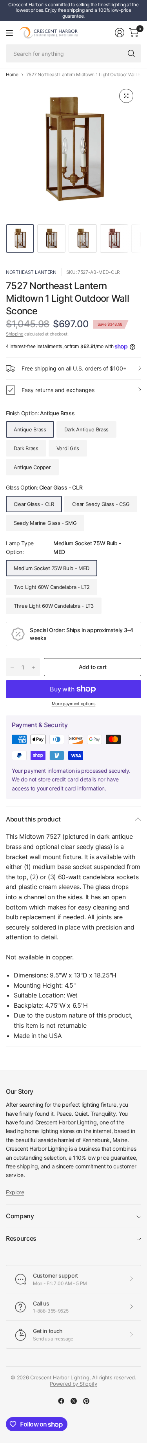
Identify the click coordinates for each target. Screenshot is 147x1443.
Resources (21, 1238)
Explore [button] (15, 1192)
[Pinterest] (86, 1401)
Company (20, 1216)
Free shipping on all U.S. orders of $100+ (74, 368)
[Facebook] (61, 1401)
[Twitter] (73, 1401)
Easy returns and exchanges (58, 390)
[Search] (131, 53)
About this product (33, 819)
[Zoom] (126, 96)
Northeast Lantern (31, 272)
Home (12, 74)
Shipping (14, 334)
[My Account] (120, 33)
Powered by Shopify (73, 1384)
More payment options (74, 703)
